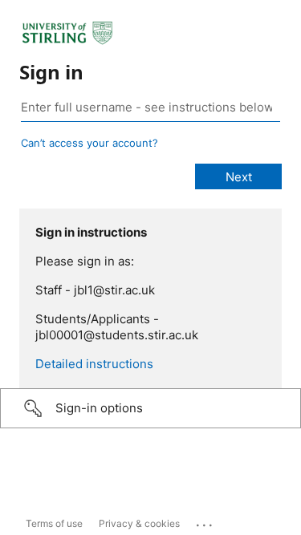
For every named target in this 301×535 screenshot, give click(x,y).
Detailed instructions (94, 363)
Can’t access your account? (89, 142)
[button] (150, 408)
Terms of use (54, 523)
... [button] (205, 521)
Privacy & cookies (139, 523)
